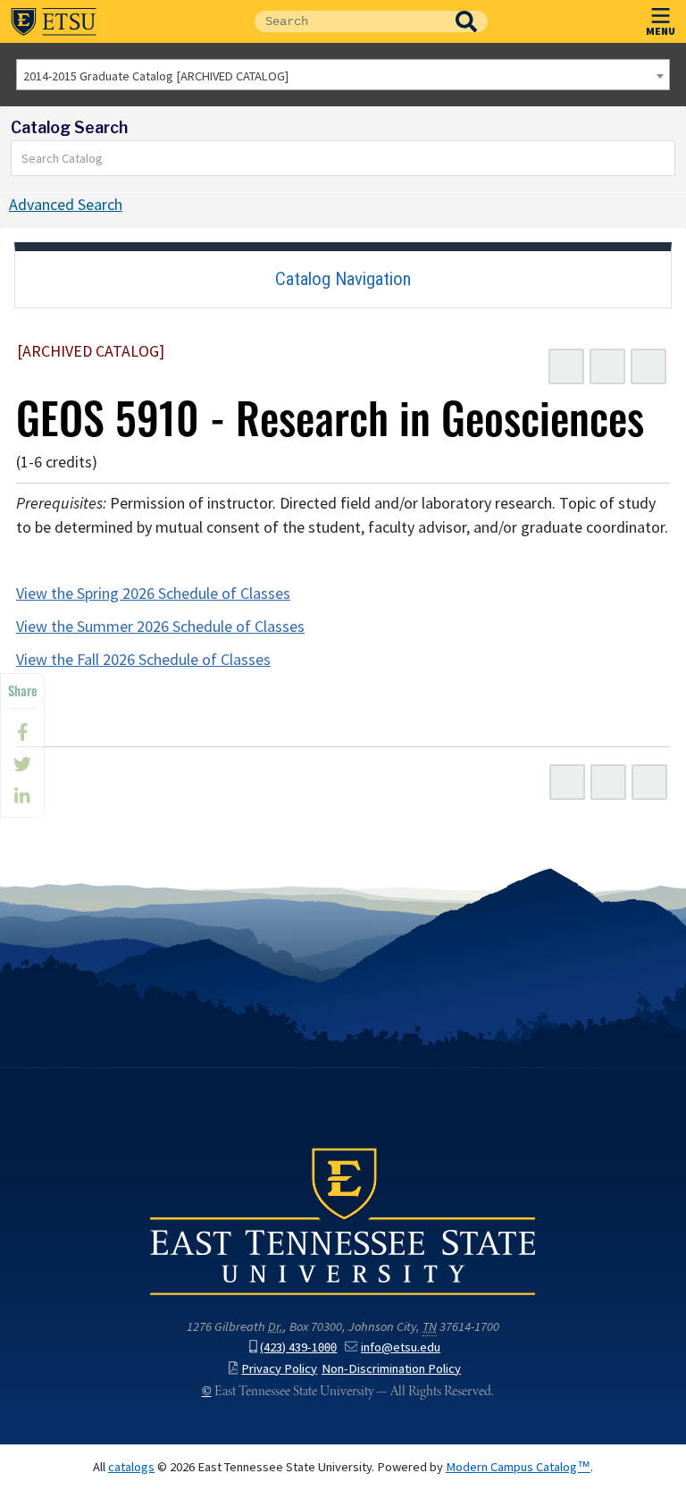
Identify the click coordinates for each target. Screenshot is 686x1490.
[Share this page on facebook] (22, 732)
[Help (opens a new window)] (648, 366)
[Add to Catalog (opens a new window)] (566, 366)
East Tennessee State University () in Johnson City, (343, 1220)
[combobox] (343, 74)
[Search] (662, 158)
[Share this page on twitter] (22, 764)
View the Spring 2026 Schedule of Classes (153, 593)
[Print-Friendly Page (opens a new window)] (607, 366)
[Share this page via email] (22, 796)
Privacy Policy (279, 1368)
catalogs (131, 1467)
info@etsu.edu (400, 1347)
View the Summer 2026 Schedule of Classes (160, 626)
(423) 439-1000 (298, 1347)
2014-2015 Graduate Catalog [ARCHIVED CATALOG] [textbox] (156, 76)
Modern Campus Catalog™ (518, 1467)
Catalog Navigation (343, 279)
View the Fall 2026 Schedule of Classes (143, 659)
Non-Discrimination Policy (391, 1368)
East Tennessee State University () (53, 21)
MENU (660, 30)
